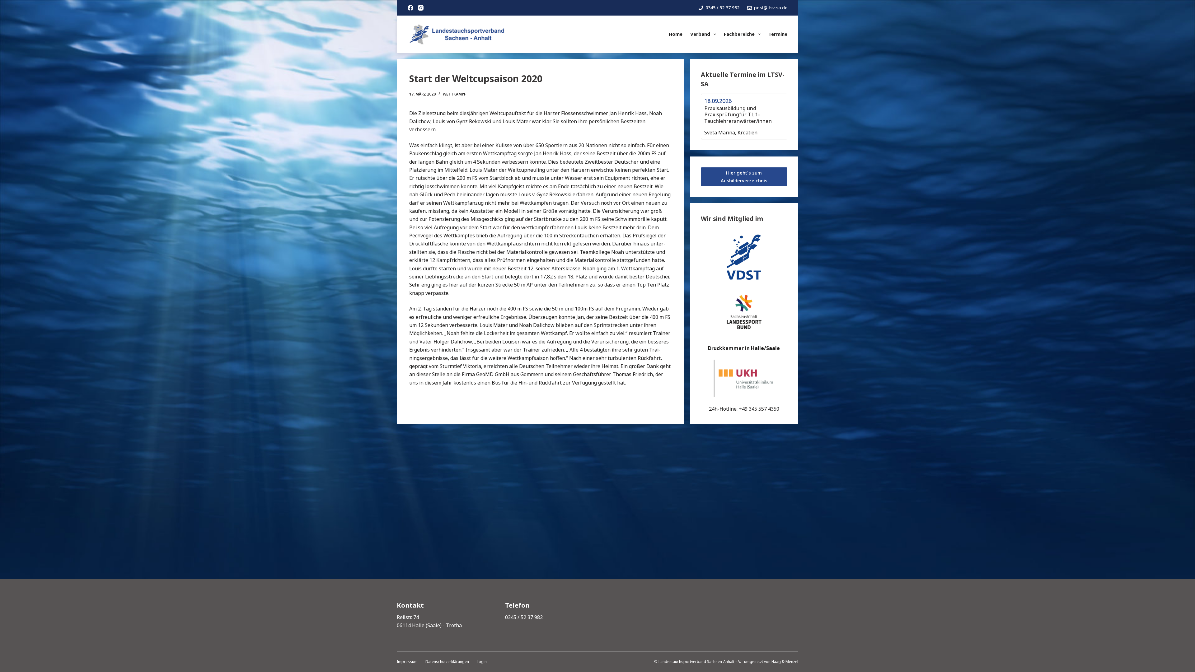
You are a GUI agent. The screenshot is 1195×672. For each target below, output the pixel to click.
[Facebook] (410, 8)
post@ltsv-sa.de (770, 8)
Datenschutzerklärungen (447, 661)
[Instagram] (421, 8)
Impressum (407, 661)
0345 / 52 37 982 (722, 8)
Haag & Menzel (784, 661)
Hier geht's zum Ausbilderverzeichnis (744, 177)
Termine (777, 34)
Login (482, 661)
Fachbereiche (739, 34)
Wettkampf (454, 94)
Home (675, 34)
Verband (700, 34)
